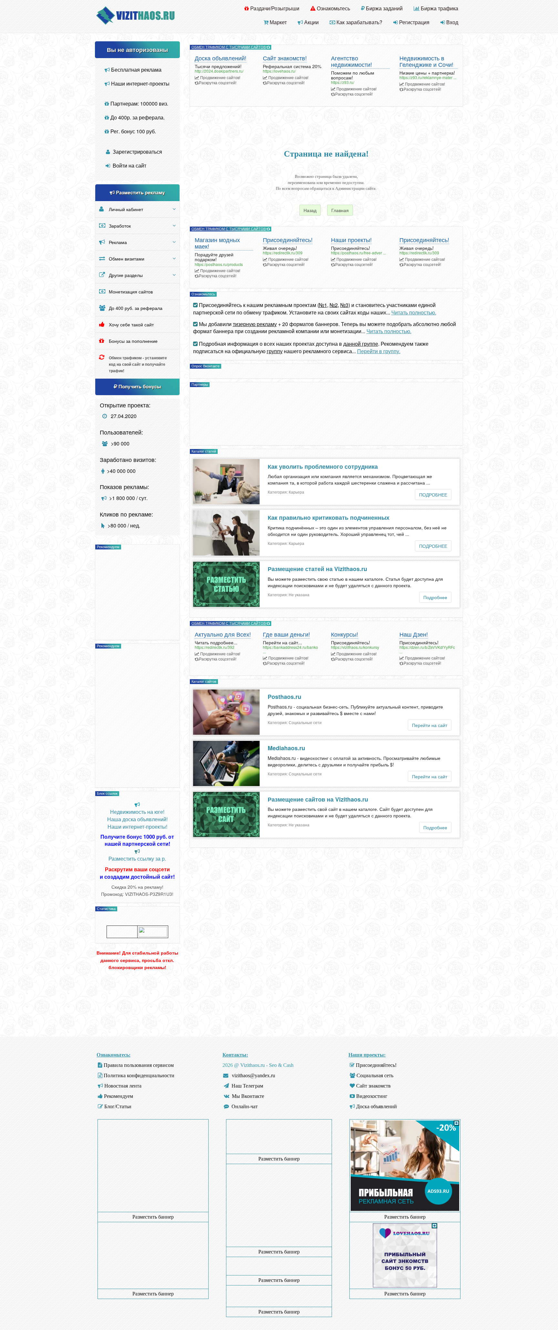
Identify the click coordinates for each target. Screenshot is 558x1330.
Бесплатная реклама (135, 69)
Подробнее (435, 597)
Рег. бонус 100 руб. (132, 131)
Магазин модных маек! (217, 243)
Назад (310, 210)
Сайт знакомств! (285, 58)
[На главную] (135, 14)
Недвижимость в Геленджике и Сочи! (426, 61)
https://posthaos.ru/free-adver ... (358, 253)
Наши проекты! (351, 240)
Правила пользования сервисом (139, 1065)
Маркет (277, 22)
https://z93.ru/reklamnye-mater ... (427, 77)
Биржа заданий (384, 8)
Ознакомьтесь (332, 8)
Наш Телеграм (247, 1086)
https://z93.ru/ (342, 82)
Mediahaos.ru (286, 748)
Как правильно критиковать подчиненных (328, 517)
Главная (340, 210)
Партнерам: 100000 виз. (138, 103)
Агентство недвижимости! (351, 61)
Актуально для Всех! (223, 634)
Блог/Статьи (117, 1106)
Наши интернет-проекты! (137, 826)
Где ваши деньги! (286, 634)
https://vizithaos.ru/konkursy (355, 647)
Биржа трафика (438, 8)
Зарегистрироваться (136, 151)
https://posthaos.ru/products (219, 264)
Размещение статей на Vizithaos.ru (317, 569)
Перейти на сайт (429, 725)
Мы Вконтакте (248, 1096)
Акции (311, 22)
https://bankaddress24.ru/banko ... (290, 649)
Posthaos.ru (284, 696)
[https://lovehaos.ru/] (405, 1255)
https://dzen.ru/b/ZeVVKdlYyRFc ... (427, 649)
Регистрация (413, 22)
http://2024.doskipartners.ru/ (219, 71)
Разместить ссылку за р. (137, 858)
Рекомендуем (118, 1096)
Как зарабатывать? (358, 22)
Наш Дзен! (413, 634)
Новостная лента (122, 1086)
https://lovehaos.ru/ (279, 71)
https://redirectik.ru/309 (283, 253)
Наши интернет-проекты (140, 83)
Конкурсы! (344, 634)
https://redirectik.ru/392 (214, 647)
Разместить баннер (153, 1217)
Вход (451, 22)
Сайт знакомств (373, 1086)
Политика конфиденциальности (139, 1075)
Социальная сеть (374, 1075)
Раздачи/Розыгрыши (274, 8)
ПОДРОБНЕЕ (433, 494)
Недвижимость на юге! (137, 811)
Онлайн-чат (245, 1106)
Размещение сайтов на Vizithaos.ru (318, 799)
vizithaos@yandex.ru (253, 1075)
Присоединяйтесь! (288, 240)
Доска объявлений (376, 1106)
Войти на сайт (128, 165)
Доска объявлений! (220, 58)
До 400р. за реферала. (137, 117)
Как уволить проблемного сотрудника (323, 466)
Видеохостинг (372, 1096)
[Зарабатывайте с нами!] (405, 1209)
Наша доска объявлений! (137, 819)
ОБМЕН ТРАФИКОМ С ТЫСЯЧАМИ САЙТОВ (229, 47)
